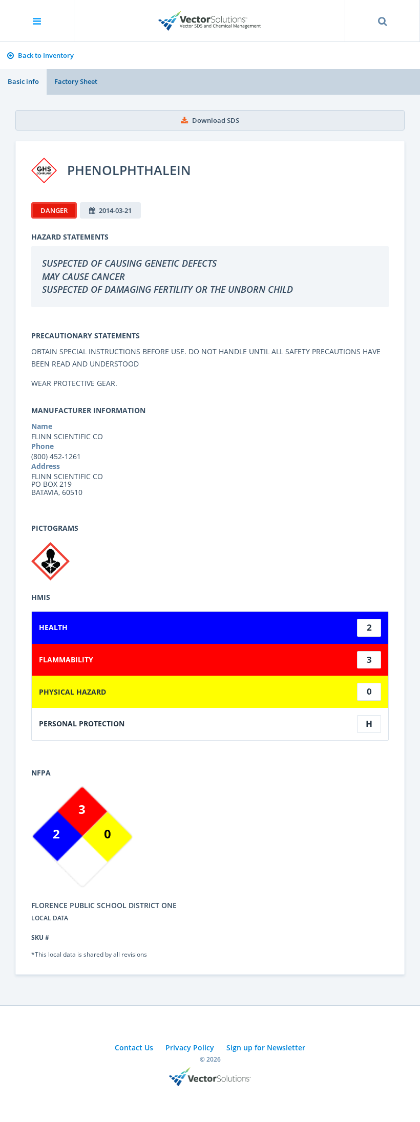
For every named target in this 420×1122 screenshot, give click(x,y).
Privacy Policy (189, 1047)
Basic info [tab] (23, 81)
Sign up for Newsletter (265, 1047)
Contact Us (134, 1047)
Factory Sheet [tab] (75, 81)
